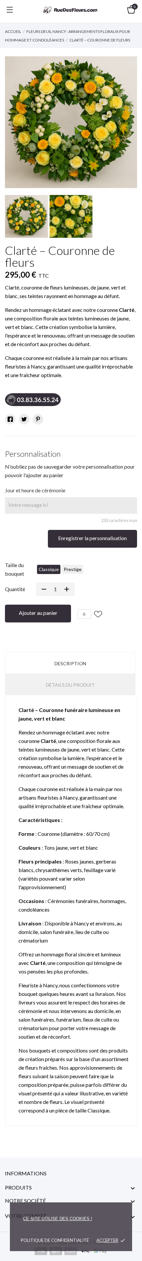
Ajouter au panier (38, 613)
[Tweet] (24, 419)
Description (70, 663)
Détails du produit (70, 685)
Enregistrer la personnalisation (92, 538)
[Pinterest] (38, 419)
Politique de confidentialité (55, 1240)
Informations (26, 1173)
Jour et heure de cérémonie (35, 490)
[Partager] (10, 419)
